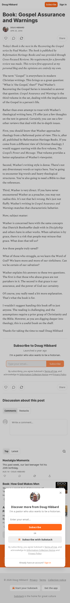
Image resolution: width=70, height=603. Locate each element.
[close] (60, 492)
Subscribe (35, 527)
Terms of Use (50, 546)
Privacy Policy (34, 553)
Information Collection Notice (41, 550)
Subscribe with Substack (37, 539)
